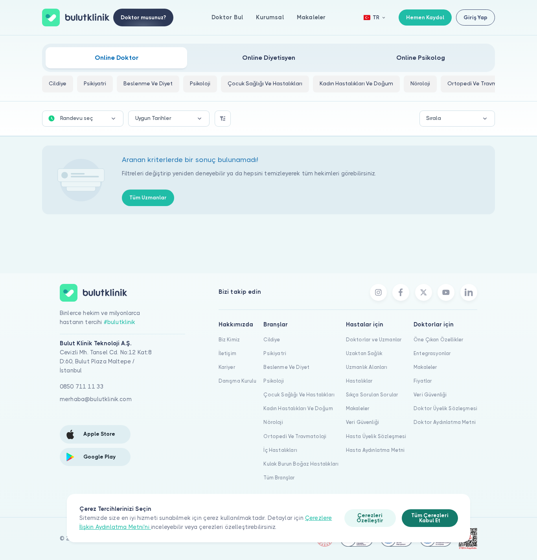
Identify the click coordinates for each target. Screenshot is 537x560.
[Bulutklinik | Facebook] (400, 292)
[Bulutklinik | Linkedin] (468, 292)
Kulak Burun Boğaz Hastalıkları (300, 464)
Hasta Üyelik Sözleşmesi (376, 436)
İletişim (227, 353)
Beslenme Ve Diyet (286, 367)
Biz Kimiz (229, 340)
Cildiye (271, 340)
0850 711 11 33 (82, 386)
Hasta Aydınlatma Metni (375, 450)
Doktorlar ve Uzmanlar (374, 340)
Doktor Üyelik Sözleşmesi (445, 408)
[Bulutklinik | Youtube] (446, 292)
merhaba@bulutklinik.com (96, 399)
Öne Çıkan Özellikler (438, 340)
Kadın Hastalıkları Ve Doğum (298, 408)
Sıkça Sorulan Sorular (372, 395)
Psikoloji (273, 381)
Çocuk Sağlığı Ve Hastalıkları (299, 395)
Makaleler (311, 17)
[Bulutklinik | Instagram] (378, 292)
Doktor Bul (227, 17)
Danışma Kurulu (237, 381)
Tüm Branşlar (279, 478)
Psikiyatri (274, 353)
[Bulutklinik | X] (423, 292)
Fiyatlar (423, 381)
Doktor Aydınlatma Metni (445, 422)
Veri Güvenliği (362, 422)
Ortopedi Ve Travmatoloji (294, 436)
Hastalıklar (359, 381)
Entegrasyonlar (432, 353)
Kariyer (227, 367)
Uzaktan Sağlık (364, 353)
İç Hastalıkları (280, 450)
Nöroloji (273, 422)
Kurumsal (269, 17)
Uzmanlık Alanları (367, 367)
